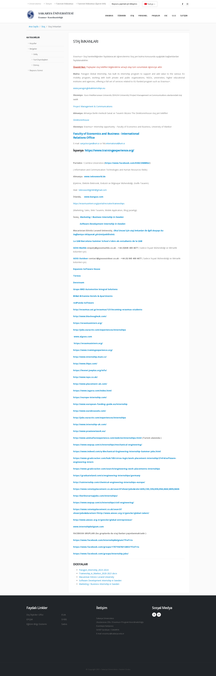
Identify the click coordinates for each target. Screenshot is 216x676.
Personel (142, 15)
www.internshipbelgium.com (88, 526)
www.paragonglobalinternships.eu (89, 88)
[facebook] (182, 4)
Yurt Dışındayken (40, 59)
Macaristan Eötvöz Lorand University (96, 577)
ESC (166, 15)
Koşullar (33, 43)
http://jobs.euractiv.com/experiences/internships (99, 329)
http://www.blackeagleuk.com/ (90, 316)
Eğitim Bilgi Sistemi (36, 624)
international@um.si (115, 143)
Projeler (156, 15)
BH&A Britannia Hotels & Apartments (93, 296)
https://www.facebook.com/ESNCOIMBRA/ (127, 163)
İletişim (48, 3)
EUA (63, 614)
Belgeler (33, 49)
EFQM (29, 619)
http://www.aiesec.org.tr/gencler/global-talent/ (123, 513)
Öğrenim (122, 15)
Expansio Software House (86, 269)
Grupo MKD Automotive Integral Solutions (95, 289)
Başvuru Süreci (36, 70)
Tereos (77, 275)
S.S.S (174, 15)
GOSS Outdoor (80, 258)
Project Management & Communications (92, 106)
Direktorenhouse (81, 120)
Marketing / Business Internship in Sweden (101, 217)
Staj (132, 15)
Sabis (64, 624)
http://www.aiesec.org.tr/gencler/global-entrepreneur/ (102, 519)
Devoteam (78, 282)
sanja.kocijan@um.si (89, 143)
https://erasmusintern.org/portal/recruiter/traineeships (98, 203)
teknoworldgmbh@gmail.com (93, 190)
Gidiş (35, 54)
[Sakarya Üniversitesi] (30, 15)
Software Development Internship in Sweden (102, 223)
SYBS (64, 619)
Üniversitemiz (35, 3)
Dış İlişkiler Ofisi (34, 614)
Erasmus (109, 15)
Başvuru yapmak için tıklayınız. (125, 4)
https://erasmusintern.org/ (87, 323)
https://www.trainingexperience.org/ (109, 150)
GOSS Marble (80, 247)
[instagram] (187, 4)
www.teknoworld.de (95, 176)
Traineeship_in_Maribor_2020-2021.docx (98, 573)
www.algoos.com (83, 336)
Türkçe (150, 4)
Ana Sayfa (33, 26)
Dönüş (36, 65)
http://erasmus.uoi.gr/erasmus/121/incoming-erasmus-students (107, 309)
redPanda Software (83, 302)
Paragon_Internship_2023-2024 (93, 569)
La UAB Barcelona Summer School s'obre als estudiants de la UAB (107, 241)
